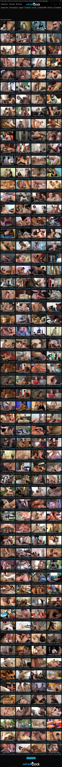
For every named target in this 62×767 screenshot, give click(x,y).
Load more (31, 758)
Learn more (45, 1)
